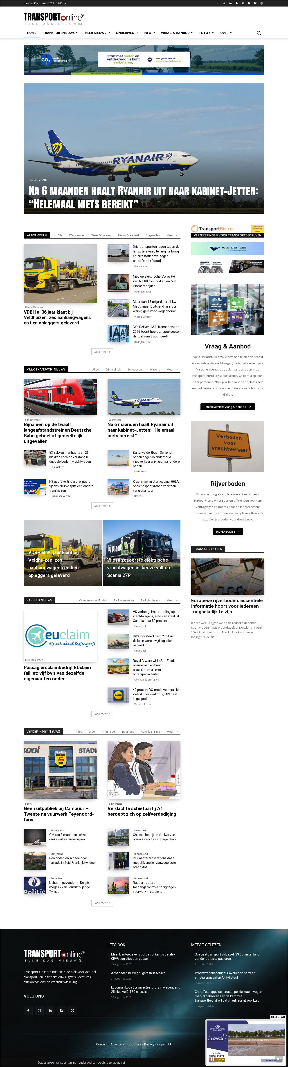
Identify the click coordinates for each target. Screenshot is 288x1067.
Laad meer (101, 352)
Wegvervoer (77, 235)
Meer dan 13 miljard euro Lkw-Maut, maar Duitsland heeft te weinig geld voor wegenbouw (155, 306)
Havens (155, 369)
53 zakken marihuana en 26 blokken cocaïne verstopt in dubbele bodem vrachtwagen (70, 457)
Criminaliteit (113, 369)
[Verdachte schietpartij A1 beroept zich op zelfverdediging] (144, 770)
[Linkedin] (230, 3)
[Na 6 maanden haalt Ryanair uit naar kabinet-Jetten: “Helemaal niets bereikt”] (144, 397)
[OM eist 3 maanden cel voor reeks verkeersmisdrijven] (35, 837)
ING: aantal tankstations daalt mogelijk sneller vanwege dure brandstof (154, 862)
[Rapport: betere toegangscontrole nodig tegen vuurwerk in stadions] (118, 885)
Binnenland (115, 803)
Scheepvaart (135, 369)
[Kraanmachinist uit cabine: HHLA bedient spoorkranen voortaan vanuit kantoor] (118, 487)
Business (128, 731)
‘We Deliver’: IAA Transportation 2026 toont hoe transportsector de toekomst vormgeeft (156, 331)
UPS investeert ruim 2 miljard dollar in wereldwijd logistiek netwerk (153, 640)
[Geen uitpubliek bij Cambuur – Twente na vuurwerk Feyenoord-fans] (60, 770)
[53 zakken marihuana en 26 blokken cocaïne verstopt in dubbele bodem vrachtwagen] (35, 458)
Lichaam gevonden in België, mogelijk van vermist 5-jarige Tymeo (69, 887)
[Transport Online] (60, 19)
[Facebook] (217, 3)
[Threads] (261, 3)
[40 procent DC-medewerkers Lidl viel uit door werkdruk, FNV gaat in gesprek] (118, 695)
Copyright (164, 1044)
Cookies (135, 1044)
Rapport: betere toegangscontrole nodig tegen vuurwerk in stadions (154, 887)
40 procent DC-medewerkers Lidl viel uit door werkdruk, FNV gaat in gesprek (156, 694)
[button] (258, 32)
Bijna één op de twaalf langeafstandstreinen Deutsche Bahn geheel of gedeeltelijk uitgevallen (144, 197)
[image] (227, 309)
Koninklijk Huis (150, 731)
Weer (92, 731)
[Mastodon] (255, 3)
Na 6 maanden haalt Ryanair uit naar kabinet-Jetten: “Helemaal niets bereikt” (141, 430)
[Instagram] (224, 3)
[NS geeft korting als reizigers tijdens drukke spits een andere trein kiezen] (35, 487)
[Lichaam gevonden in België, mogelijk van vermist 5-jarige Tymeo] (35, 885)
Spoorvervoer (48, 179)
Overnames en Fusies (93, 600)
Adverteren (118, 1044)
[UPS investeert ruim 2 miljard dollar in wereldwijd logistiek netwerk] (118, 641)
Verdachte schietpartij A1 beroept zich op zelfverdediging (142, 811)
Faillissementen (124, 600)
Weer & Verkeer (101, 235)
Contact (102, 1044)
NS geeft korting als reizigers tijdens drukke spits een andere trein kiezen (71, 486)
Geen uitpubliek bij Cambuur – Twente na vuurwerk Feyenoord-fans (59, 814)
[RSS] (236, 3)
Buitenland (57, 853)
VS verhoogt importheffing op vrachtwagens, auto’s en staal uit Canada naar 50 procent (156, 616)
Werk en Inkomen (144, 704)
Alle (59, 235)
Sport (28, 803)
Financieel (140, 626)
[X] (242, 3)
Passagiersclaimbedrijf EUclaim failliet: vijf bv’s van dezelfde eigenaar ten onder (57, 673)
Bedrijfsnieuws (142, 291)
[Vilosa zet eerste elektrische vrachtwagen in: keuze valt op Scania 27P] (141, 553)
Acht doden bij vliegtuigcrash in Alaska (138, 973)
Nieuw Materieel (128, 235)
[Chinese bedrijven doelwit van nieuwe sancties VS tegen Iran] (118, 837)
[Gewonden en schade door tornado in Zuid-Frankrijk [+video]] (35, 861)
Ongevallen (153, 235)
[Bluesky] (249, 3)
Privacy (149, 1044)
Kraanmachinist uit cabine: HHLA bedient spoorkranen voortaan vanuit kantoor (156, 486)
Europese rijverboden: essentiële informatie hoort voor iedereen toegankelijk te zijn (227, 606)
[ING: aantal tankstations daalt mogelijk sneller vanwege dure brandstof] (118, 861)
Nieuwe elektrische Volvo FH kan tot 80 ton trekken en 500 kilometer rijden (154, 281)
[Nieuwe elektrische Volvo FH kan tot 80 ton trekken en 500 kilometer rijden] (118, 283)
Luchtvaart (115, 419)
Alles (95, 369)
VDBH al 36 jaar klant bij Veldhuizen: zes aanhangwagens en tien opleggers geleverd (57, 317)
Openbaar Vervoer (61, 496)
